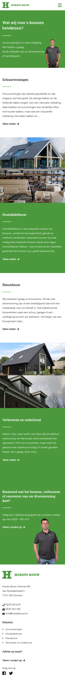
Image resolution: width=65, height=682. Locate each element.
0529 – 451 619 (20, 519)
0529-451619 (13, 604)
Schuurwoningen (14, 629)
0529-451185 (13, 609)
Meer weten (9, 124)
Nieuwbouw (11, 638)
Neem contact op (12, 527)
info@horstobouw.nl (17, 613)
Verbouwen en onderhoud (19, 642)
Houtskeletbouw (14, 633)
